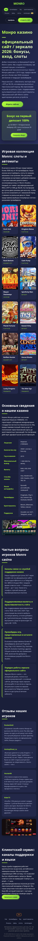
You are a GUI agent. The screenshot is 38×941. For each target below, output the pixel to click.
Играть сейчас (12, 104)
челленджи (28, 13)
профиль (11, 20)
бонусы (7, 13)
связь (13, 13)
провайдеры (13, 9)
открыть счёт (25, 20)
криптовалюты (28, 9)
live (6, 9)
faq (21, 9)
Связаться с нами (10, 897)
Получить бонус (19, 135)
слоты (19, 13)
